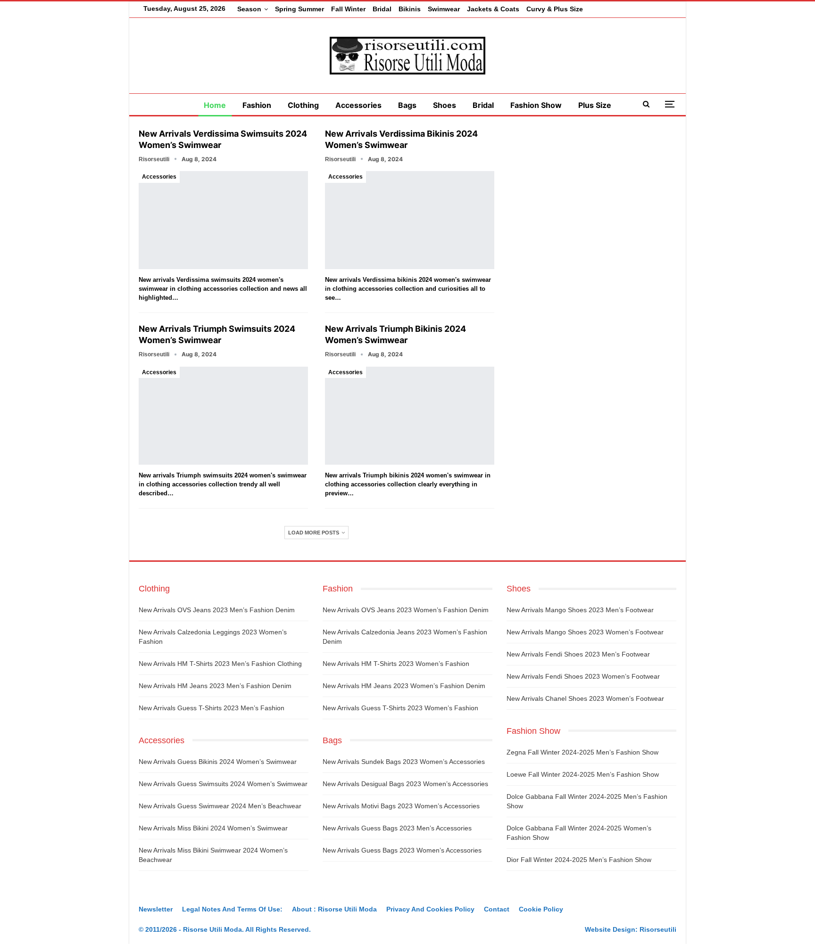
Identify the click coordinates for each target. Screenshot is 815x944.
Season (249, 9)
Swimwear (444, 9)
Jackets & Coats (493, 9)
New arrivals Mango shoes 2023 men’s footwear (580, 610)
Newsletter (156, 909)
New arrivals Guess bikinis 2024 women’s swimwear (218, 761)
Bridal (382, 9)
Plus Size (594, 105)
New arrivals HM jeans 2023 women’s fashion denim (404, 686)
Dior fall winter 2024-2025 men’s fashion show (579, 859)
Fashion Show (536, 105)
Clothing (303, 105)
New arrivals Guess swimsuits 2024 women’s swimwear (223, 784)
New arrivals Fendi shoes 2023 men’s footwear (578, 654)
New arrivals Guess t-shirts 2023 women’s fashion (400, 708)
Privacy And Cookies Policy (430, 909)
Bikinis (410, 9)
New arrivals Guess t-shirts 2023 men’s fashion (211, 708)
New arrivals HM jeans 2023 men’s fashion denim (215, 686)
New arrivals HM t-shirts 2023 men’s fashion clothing (220, 663)
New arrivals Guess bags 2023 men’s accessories (397, 828)
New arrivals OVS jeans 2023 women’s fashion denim (406, 610)
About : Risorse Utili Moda (334, 909)
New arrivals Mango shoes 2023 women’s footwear (585, 632)
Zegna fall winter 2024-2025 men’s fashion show (582, 752)
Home (215, 105)
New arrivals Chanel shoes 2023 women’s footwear (585, 698)
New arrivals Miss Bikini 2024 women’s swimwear (213, 828)
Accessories (358, 105)
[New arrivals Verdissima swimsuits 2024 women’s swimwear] (223, 220)
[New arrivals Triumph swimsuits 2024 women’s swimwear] (223, 416)
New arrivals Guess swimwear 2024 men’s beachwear (220, 806)
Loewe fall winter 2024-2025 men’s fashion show (583, 774)
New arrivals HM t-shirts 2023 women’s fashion (396, 663)
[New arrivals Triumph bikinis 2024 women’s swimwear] (409, 416)
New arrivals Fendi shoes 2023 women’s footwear (583, 676)
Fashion (256, 105)
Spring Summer (299, 9)
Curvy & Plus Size (554, 9)
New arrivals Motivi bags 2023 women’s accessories (401, 806)
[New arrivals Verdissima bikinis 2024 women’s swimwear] (409, 220)
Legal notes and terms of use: (232, 909)
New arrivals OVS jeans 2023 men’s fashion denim (217, 610)
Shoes (444, 105)
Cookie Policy (541, 909)
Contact (496, 909)
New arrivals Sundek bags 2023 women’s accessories (404, 761)
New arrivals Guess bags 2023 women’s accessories (402, 850)
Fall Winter (348, 9)
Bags (407, 105)
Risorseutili (658, 929)
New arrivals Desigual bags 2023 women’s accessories (405, 784)
